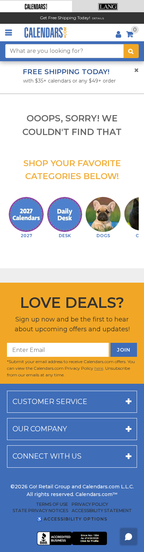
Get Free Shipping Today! (65, 17)
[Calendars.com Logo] (45, 32)
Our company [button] (40, 429)
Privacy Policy (90, 504)
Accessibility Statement (102, 510)
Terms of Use (52, 504)
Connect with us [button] (47, 456)
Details (98, 18)
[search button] (131, 51)
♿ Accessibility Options (72, 519)
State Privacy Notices (40, 510)
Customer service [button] (50, 401)
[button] (36, 6)
